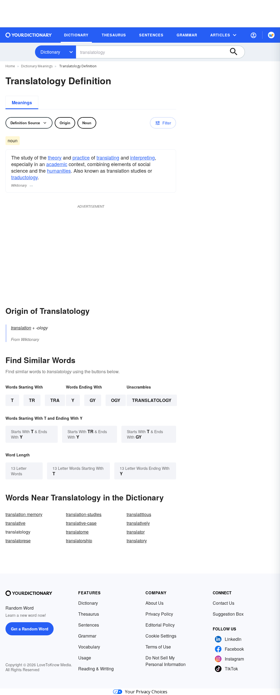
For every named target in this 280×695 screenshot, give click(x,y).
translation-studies (83, 514)
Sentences (88, 625)
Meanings (22, 102)
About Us (154, 603)
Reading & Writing (96, 668)
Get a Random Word (29, 629)
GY (93, 400)
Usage (84, 658)
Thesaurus (88, 614)
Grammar (87, 636)
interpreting (142, 157)
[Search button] (236, 52)
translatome (77, 532)
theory (55, 157)
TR (32, 400)
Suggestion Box (228, 614)
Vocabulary (89, 647)
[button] (253, 35)
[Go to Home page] (28, 35)
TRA (55, 400)
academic (56, 163)
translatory (137, 540)
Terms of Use (158, 647)
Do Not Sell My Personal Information (165, 661)
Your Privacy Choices (146, 692)
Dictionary (50, 52)
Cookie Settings (160, 636)
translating (108, 157)
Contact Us (223, 603)
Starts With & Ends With (29, 434)
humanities (59, 170)
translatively (138, 523)
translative (15, 523)
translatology (151, 400)
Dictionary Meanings (36, 66)
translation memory (23, 514)
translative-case (81, 523)
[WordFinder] (271, 35)
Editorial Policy (160, 625)
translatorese (18, 540)
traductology (24, 177)
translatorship (79, 540)
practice (81, 157)
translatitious (139, 514)
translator (136, 532)
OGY (115, 400)
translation (21, 328)
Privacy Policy (159, 614)
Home (10, 66)
